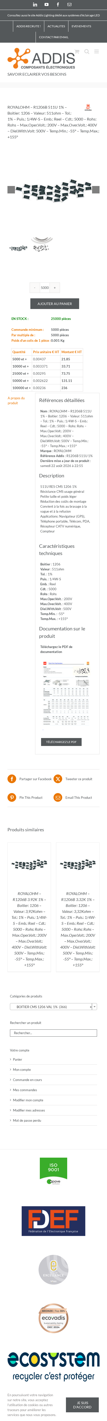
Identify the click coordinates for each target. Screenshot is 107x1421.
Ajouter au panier (55, 304)
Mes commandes (25, 1090)
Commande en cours (27, 1080)
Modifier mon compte (28, 1100)
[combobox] (53, 1006)
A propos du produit (16, 400)
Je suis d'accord (82, 1405)
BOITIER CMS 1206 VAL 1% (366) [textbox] (52, 1007)
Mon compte (22, 1070)
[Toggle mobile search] (86, 51)
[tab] (19, 400)
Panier (17, 1059)
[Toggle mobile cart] (76, 51)
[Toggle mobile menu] (97, 51)
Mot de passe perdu (27, 1120)
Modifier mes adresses (29, 1110)
